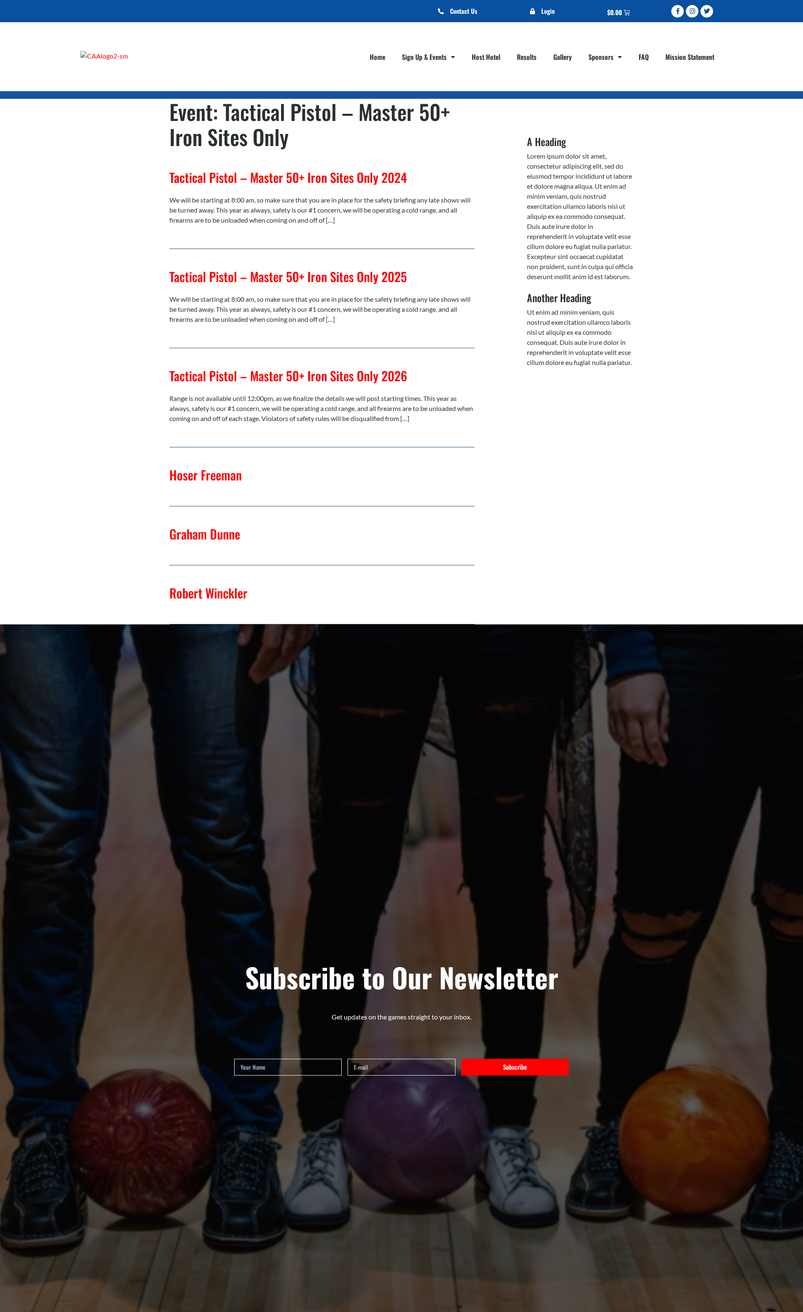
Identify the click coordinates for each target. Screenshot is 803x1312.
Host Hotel (486, 57)
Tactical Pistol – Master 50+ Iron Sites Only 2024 (288, 177)
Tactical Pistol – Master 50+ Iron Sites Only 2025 (288, 276)
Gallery (562, 57)
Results (527, 57)
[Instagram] (692, 11)
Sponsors (601, 57)
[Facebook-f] (677, 11)
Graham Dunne (204, 533)
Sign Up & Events (424, 57)
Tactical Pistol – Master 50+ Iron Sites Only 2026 (288, 375)
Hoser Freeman (205, 474)
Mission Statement (689, 57)
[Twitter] (707, 11)
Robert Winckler (208, 592)
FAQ (644, 57)
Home (377, 57)
